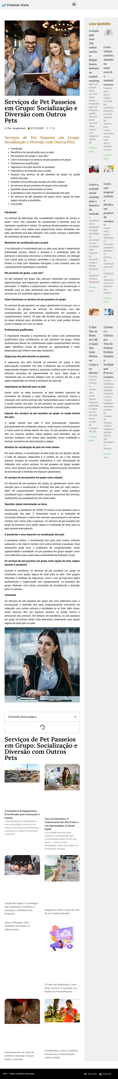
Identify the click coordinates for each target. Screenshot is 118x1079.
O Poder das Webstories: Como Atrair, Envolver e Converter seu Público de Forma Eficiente (61, 988)
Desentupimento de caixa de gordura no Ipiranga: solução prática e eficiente (19, 1056)
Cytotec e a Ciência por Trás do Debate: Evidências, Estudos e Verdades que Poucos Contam (111, 352)
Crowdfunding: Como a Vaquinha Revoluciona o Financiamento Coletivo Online (61, 1054)
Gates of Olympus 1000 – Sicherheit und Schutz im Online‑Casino (18, 926)
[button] (74, 4)
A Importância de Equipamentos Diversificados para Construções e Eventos (22, 814)
